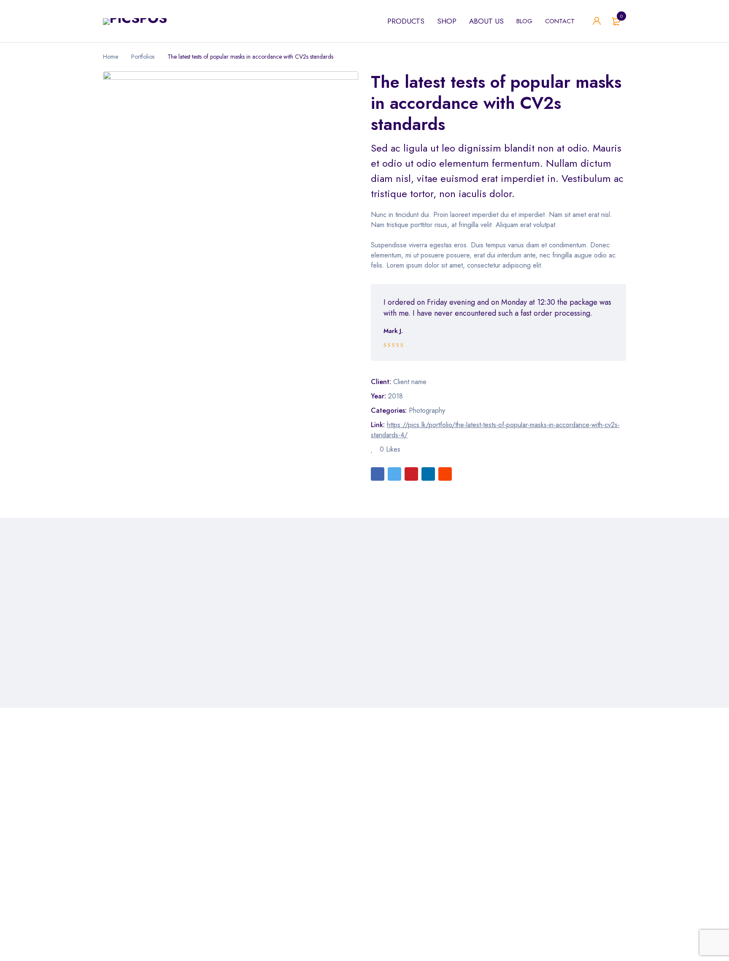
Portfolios (142, 56)
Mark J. (393, 331)
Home (110, 56)
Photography (427, 410)
